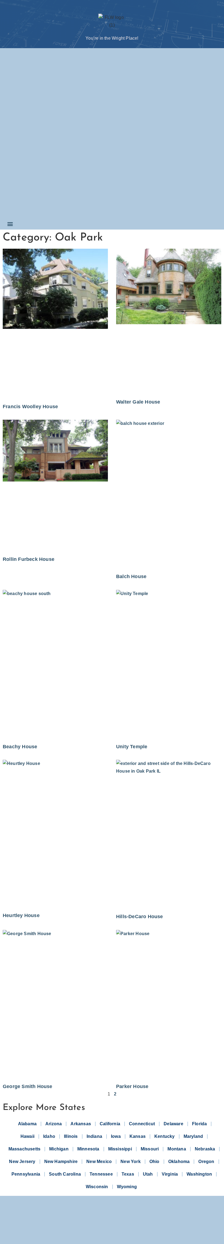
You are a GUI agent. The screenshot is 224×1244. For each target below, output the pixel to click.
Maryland (193, 1136)
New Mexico (99, 1161)
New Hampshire (61, 1161)
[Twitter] (100, 1227)
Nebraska (205, 1149)
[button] (9, 223)
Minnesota (88, 1149)
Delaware (173, 1123)
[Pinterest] (123, 1227)
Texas (128, 1174)
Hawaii (27, 1136)
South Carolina (65, 1174)
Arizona (53, 1123)
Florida (199, 1123)
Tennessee (101, 1174)
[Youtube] (135, 1227)
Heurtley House (21, 915)
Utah (148, 1174)
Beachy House (20, 746)
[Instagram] (112, 1227)
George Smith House (27, 1086)
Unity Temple (131, 746)
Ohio (154, 1161)
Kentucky (164, 1136)
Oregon (206, 1161)
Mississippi (120, 1149)
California (110, 1123)
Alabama (27, 1123)
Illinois (71, 1136)
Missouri (150, 1149)
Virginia (170, 1174)
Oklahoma (179, 1161)
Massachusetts (24, 1149)
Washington (199, 1174)
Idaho (49, 1136)
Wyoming (127, 1186)
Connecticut (142, 1123)
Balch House (131, 576)
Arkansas (80, 1123)
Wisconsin (97, 1186)
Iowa (116, 1136)
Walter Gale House (138, 402)
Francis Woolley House (30, 406)
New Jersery (22, 1161)
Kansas (137, 1136)
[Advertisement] (26, 134)
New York (130, 1161)
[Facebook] (89, 1227)
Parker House (132, 1086)
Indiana (94, 1136)
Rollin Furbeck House (28, 559)
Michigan (59, 1149)
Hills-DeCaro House (139, 916)
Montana (176, 1149)
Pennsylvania (25, 1174)
